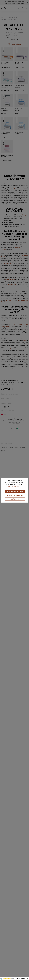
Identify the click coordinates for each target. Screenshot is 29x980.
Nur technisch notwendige (15, 495)
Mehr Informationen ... (14, 486)
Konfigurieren (15, 499)
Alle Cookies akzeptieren (15, 491)
